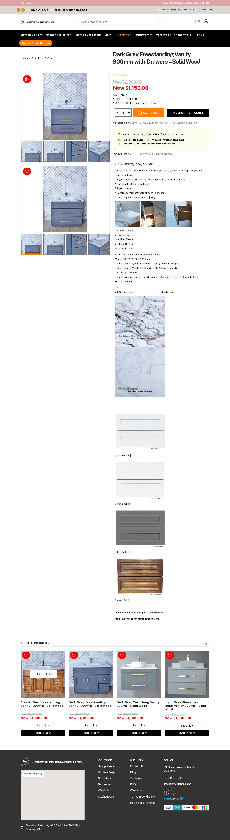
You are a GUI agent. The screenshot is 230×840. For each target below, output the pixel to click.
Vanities (123, 34)
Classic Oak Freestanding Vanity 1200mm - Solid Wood (42, 704)
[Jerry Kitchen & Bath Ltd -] (37, 22)
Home (25, 58)
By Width (36, 58)
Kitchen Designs (31, 34)
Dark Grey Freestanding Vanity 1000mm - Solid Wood (90, 704)
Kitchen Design (107, 772)
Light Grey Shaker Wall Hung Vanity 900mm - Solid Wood (185, 706)
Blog (133, 772)
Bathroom (142, 34)
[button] (21, 106)
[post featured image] (91, 674)
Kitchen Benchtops (88, 34)
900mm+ (49, 58)
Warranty (136, 790)
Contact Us (137, 766)
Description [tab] (123, 154)
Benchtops (105, 778)
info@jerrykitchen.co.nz (177, 783)
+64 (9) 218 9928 (174, 777)
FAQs (200, 34)
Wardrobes (163, 34)
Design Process (108, 766)
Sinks (108, 34)
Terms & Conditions (142, 796)
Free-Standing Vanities (183, 122)
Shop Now (91, 725)
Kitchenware (182, 34)
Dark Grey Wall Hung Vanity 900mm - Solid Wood (138, 704)
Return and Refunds (142, 802)
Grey (142, 122)
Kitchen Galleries (58, 34)
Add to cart (151, 112)
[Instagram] (23, 10)
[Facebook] (18, 10)
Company (136, 778)
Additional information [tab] (156, 154)
